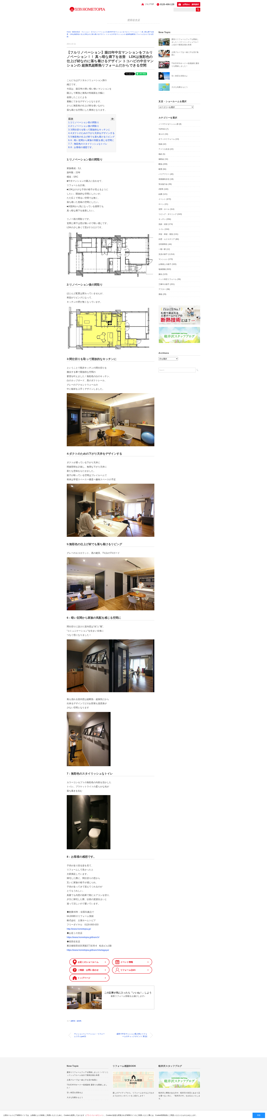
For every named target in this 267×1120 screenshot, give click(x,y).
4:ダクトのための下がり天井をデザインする (93, 133)
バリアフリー (164, 174)
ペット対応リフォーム (168, 279)
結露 (160, 194)
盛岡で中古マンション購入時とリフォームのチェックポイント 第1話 (132, 1035)
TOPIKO (162, 129)
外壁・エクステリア (167, 239)
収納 (160, 144)
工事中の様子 (164, 284)
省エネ (161, 134)
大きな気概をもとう (179, 87)
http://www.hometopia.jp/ (79, 929)
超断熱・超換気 (76, 1021)
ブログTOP (149, 4)
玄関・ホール (164, 209)
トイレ (161, 229)
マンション (163, 259)
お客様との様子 (165, 264)
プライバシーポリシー (94, 1115)
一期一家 (162, 249)
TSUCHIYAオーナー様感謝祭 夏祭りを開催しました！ (87, 1086)
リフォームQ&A (128, 970)
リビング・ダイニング (168, 214)
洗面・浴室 (163, 224)
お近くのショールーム (88, 962)
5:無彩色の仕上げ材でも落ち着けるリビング (93, 137)
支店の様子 (163, 254)
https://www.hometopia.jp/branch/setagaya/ (88, 950)
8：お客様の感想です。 (82, 147)
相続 (160, 154)
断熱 (160, 164)
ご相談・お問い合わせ (88, 970)
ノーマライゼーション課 (168, 124)
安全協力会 (163, 184)
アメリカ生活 (164, 149)
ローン (161, 204)
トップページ (84, 978)
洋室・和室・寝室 (166, 234)
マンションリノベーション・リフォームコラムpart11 (89, 1035)
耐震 (160, 169)
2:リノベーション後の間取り (85, 126)
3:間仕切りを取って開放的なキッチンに (90, 129)
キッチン (162, 219)
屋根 (160, 294)
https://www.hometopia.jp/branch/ (83, 937)
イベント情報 (126, 962)
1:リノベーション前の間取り (85, 122)
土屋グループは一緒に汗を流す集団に (82, 1080)
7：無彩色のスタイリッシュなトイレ (89, 144)
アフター (162, 289)
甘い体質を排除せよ (179, 76)
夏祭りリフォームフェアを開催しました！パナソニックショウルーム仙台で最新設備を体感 (185, 42)
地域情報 (162, 269)
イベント (162, 199)
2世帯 (161, 189)
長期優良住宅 (164, 179)
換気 (160, 274)
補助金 (161, 159)
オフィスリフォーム (167, 139)
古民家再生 (163, 244)
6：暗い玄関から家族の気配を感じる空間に (92, 140)
